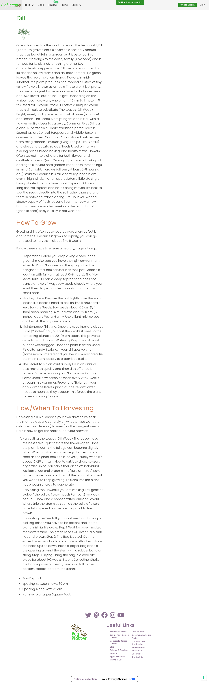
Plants (64, 5)
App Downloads (117, 656)
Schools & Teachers (119, 650)
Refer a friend (138, 647)
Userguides (137, 653)
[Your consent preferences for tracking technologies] (204, 678)
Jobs (41, 5)
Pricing (135, 638)
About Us (114, 653)
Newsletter (137, 650)
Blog (112, 647)
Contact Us (137, 657)
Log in (202, 5)
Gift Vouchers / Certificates (139, 642)
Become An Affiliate (141, 635)
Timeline (53, 3)
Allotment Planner (118, 631)
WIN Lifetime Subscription (130, 2)
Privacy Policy (138, 631)
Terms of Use (116, 659)
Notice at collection (85, 679)
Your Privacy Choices (114, 679)
